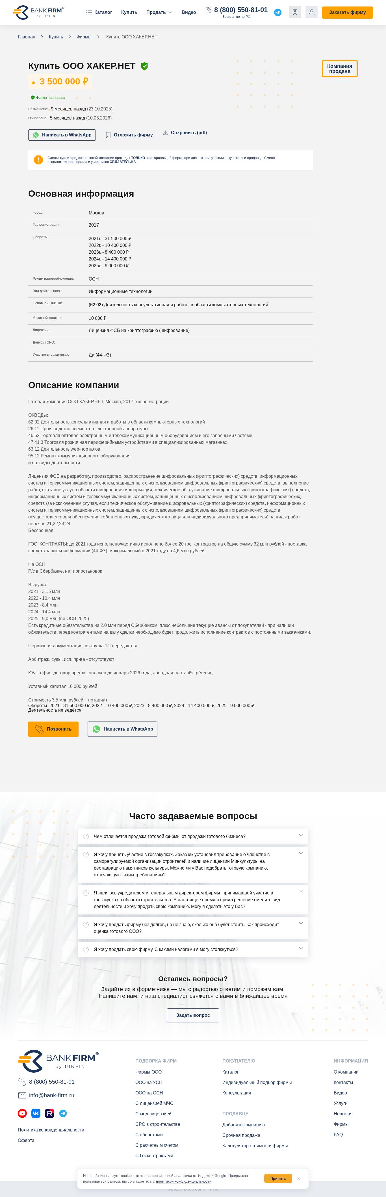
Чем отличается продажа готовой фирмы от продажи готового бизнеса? (170, 836)
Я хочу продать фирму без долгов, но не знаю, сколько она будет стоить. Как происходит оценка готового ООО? (186, 928)
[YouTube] (22, 1113)
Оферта (26, 1140)
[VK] (35, 1113)
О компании (346, 1072)
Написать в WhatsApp (67, 134)
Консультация (236, 1092)
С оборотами (149, 1134)
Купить (129, 12)
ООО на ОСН (149, 1092)
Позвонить (59, 729)
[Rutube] (49, 1113)
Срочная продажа (241, 1135)
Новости (343, 1113)
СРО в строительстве (157, 1124)
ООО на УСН (148, 1082)
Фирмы (341, 1124)
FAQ (338, 1134)
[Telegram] (63, 1113)
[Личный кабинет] (311, 12)
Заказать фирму (347, 12)
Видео (189, 12)
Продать (156, 12)
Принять (278, 1178)
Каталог (103, 12)
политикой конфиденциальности (183, 1181)
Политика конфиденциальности (51, 1130)
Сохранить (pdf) (189, 132)
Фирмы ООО (148, 1072)
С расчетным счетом (156, 1145)
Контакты (343, 1082)
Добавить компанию (243, 1124)
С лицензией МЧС (154, 1103)
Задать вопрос (193, 1015)
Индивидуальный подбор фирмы (257, 1082)
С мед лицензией (153, 1113)
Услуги (341, 1103)
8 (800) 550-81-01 (241, 9)
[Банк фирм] (38, 12)
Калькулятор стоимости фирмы (255, 1145)
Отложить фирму (133, 134)
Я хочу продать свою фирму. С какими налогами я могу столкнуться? (166, 949)
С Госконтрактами (154, 1155)
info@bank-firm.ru (51, 1095)
